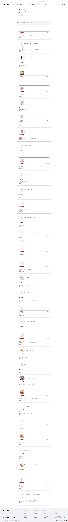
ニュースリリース (57, 510)
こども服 (20, 4)
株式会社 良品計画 (57, 516)
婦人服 (13, 4)
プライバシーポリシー (6, 520)
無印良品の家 (35, 510)
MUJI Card (45, 513)
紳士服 (17, 4)
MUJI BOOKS (35, 516)
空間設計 (25, 516)
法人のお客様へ (46, 516)
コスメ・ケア (27, 4)
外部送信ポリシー (12, 520)
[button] (53, 4)
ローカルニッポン (26, 513)
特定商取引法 (17, 520)
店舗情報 (25, 510)
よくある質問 (25, 517)
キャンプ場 (35, 513)
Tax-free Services (46, 517)
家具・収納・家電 (38, 4)
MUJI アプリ (45, 510)
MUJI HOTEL (35, 517)
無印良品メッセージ (57, 513)
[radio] (19, 32)
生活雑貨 (32, 4)
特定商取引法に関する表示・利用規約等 (60, 517)
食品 (45, 4)
